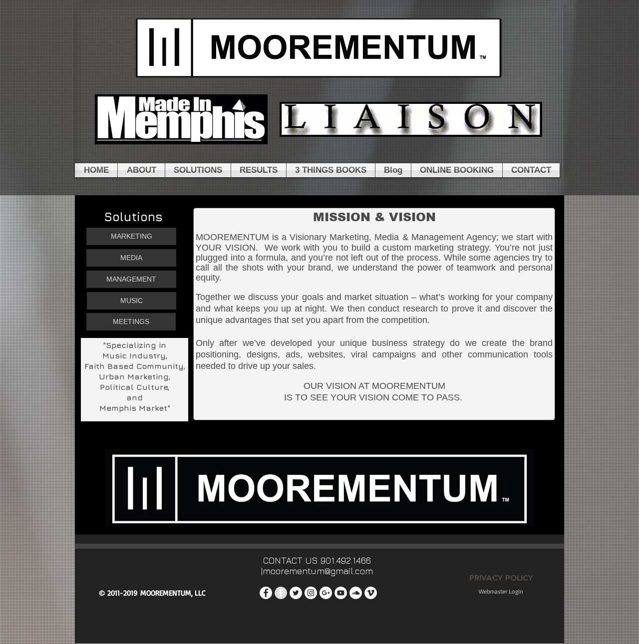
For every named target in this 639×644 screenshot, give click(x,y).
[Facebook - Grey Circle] (281, 593)
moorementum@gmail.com (318, 571)
